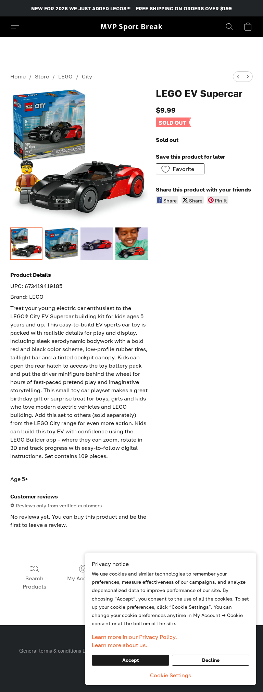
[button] (131, 27)
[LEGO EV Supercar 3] (131, 243)
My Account (83, 578)
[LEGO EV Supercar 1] (61, 243)
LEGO (65, 76)
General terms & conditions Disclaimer (63, 651)
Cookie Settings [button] (170, 675)
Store (42, 76)
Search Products (34, 582)
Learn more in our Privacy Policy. (134, 636)
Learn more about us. (119, 645)
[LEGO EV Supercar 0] (26, 243)
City (87, 76)
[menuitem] (238, 77)
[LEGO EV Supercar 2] (96, 243)
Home (18, 76)
